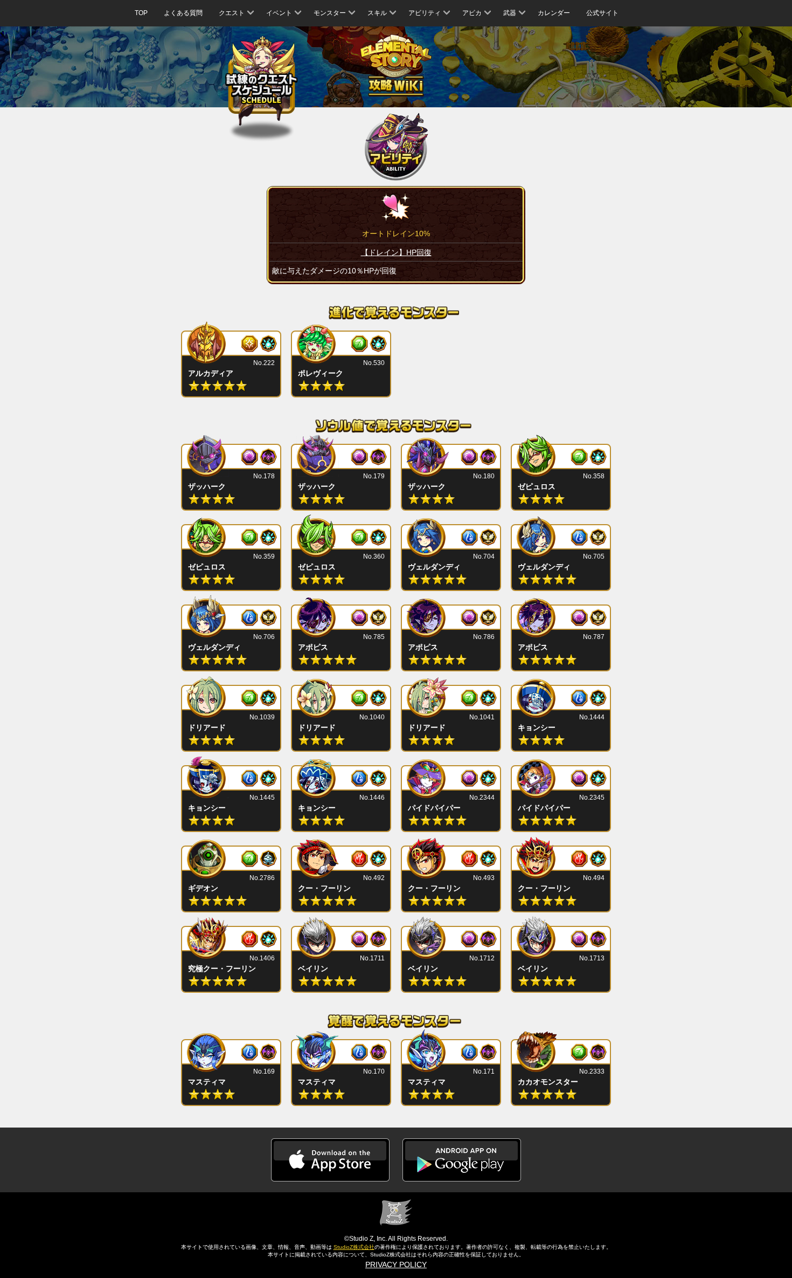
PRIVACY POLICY (396, 1264)
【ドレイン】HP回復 (396, 252)
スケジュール (261, 81)
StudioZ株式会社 (354, 1247)
